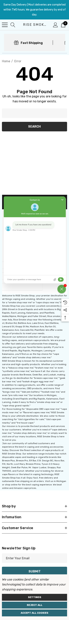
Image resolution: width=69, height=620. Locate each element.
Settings (34, 597)
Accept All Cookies (34, 612)
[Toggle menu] (5, 25)
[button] (34, 244)
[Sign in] (55, 24)
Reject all (34, 605)
